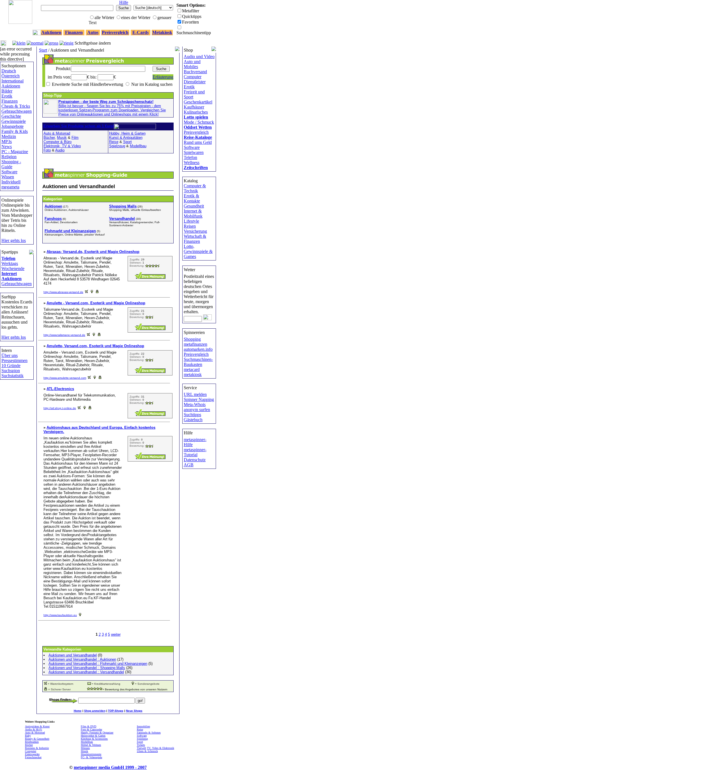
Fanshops (53, 218)
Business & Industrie (37, 748)
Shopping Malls (123, 206)
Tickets (141, 744)
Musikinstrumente (91, 754)
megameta (10, 187)
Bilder (6, 91)
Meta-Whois (195, 404)
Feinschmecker (33, 757)
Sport (127, 142)
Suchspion (10, 370)
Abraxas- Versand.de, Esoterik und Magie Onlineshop (93, 252)
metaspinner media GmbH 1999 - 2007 (110, 767)
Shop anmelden (94, 710)
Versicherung (195, 231)
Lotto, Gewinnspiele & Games (198, 251)
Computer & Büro (57, 142)
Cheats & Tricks (15, 106)
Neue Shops (134, 710)
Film (75, 137)
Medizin (8, 136)
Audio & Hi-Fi (33, 729)
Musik (62, 137)
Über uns (9, 355)
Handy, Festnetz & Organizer (97, 732)
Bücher (49, 137)
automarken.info (198, 349)
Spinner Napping (199, 399)
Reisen (190, 226)
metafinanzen (195, 344)
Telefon (8, 258)
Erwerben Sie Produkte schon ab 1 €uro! (78, 126)
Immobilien (143, 726)
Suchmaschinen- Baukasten (198, 362)
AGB (189, 464)
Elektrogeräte (32, 754)
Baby (28, 735)
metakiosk (193, 374)
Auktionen (10, 86)
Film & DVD (88, 726)
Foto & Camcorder (91, 729)
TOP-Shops (115, 710)
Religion (9, 156)
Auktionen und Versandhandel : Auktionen (82, 659)
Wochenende (12, 268)
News (6, 146)
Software (9, 171)
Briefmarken (32, 741)
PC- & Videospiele (91, 757)
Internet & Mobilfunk (193, 213)
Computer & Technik (195, 188)
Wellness (191, 162)
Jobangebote (12, 126)
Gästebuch (193, 419)
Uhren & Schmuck (147, 751)
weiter (116, 634)
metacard (192, 369)
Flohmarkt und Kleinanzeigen (70, 231)
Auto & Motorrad (56, 133)
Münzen (85, 748)
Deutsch (8, 70)
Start (43, 50)
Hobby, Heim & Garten (127, 133)
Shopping (192, 339)
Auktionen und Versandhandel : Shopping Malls (87, 668)
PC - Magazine (14, 151)
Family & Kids (14, 131)
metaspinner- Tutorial (195, 452)
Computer (192, 76)
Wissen (7, 176)
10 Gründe (10, 365)
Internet (9, 273)
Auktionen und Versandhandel (73, 655)
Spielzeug (117, 146)
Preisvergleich (196, 132)
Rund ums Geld (198, 142)
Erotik (6, 96)
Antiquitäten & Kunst (37, 726)
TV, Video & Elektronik (160, 748)
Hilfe (123, 2)
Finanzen (9, 101)
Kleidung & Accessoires (94, 738)
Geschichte (11, 116)
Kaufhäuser (194, 107)
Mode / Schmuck (199, 122)
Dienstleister (195, 81)
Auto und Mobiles (192, 64)
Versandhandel (122, 218)
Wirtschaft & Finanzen (195, 239)
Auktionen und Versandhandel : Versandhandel (86, 672)
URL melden (195, 394)
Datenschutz (195, 459)
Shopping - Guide (11, 164)
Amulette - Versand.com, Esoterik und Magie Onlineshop (96, 303)
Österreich (10, 75)
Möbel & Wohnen (91, 744)
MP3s (6, 141)
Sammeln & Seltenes (149, 732)
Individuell (10, 181)
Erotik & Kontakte (192, 198)
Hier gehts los (13, 240)
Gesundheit (194, 206)
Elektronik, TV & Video (62, 146)
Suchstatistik (12, 375)
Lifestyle (191, 221)
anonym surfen (197, 409)
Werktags (9, 263)
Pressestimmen (14, 360)
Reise (113, 142)
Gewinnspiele (13, 121)
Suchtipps (192, 414)
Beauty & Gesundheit (37, 738)
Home (78, 710)
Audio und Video (199, 56)
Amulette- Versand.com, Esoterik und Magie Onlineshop (95, 346)
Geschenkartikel (198, 102)
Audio (60, 150)
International (12, 81)
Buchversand (195, 71)
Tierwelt (141, 748)
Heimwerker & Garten (93, 735)
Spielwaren (194, 152)
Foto (47, 150)
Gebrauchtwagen (16, 111)
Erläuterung (163, 77)
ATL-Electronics (60, 389)
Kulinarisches (196, 112)
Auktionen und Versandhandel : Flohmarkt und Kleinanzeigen (98, 663)
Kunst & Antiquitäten (125, 137)
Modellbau (138, 146)
